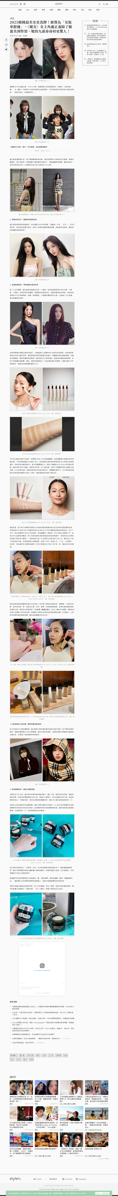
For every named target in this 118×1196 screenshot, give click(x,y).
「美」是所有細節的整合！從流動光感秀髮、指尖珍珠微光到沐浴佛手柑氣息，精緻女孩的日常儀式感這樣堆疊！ (96, 36)
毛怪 (82, 10)
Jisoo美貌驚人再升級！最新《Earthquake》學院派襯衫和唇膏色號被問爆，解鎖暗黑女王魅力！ (43, 1023)
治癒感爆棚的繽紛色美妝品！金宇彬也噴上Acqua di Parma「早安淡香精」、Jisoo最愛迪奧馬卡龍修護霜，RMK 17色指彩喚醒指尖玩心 (46, 1125)
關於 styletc (38, 1179)
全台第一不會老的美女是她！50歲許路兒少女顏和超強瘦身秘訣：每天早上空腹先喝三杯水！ (42, 1013)
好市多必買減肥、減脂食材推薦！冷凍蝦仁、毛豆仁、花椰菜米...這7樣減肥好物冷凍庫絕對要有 (21, 1151)
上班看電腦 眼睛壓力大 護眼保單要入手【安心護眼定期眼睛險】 (71, 1098)
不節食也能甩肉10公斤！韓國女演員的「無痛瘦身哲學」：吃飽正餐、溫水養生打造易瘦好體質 (96, 1098)
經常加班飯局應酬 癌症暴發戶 (46, 1149)
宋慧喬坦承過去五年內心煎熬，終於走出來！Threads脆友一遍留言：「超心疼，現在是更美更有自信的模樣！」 (43, 1029)
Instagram (82, 1179)
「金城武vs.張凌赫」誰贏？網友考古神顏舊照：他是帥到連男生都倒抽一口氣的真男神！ (71, 1151)
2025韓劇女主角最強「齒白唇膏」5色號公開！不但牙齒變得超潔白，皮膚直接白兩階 (43, 1018)
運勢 (66, 10)
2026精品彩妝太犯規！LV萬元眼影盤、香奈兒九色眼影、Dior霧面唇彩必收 (21, 1125)
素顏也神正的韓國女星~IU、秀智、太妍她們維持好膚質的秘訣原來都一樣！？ (21, 1098)
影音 (90, 10)
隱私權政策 (45, 1193)
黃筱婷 (25, 36)
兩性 (74, 10)
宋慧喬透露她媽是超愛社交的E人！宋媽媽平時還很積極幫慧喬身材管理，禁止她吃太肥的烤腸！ (43, 1007)
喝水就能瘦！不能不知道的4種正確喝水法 (71, 1124)
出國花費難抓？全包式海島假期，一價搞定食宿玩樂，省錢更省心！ (96, 1125)
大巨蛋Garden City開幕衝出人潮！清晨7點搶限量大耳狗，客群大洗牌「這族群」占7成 (97, 52)
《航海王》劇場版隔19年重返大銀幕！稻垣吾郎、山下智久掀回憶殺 (96, 61)
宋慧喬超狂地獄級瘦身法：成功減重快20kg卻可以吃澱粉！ (34, 1034)
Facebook (68, 1179)
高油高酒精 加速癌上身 (93, 1149)
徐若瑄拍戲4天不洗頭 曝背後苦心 (97, 45)
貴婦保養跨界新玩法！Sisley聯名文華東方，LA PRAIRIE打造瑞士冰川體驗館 (97, 27)
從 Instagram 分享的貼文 (42, 993)
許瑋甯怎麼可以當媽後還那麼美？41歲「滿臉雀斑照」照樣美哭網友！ (46, 1098)
